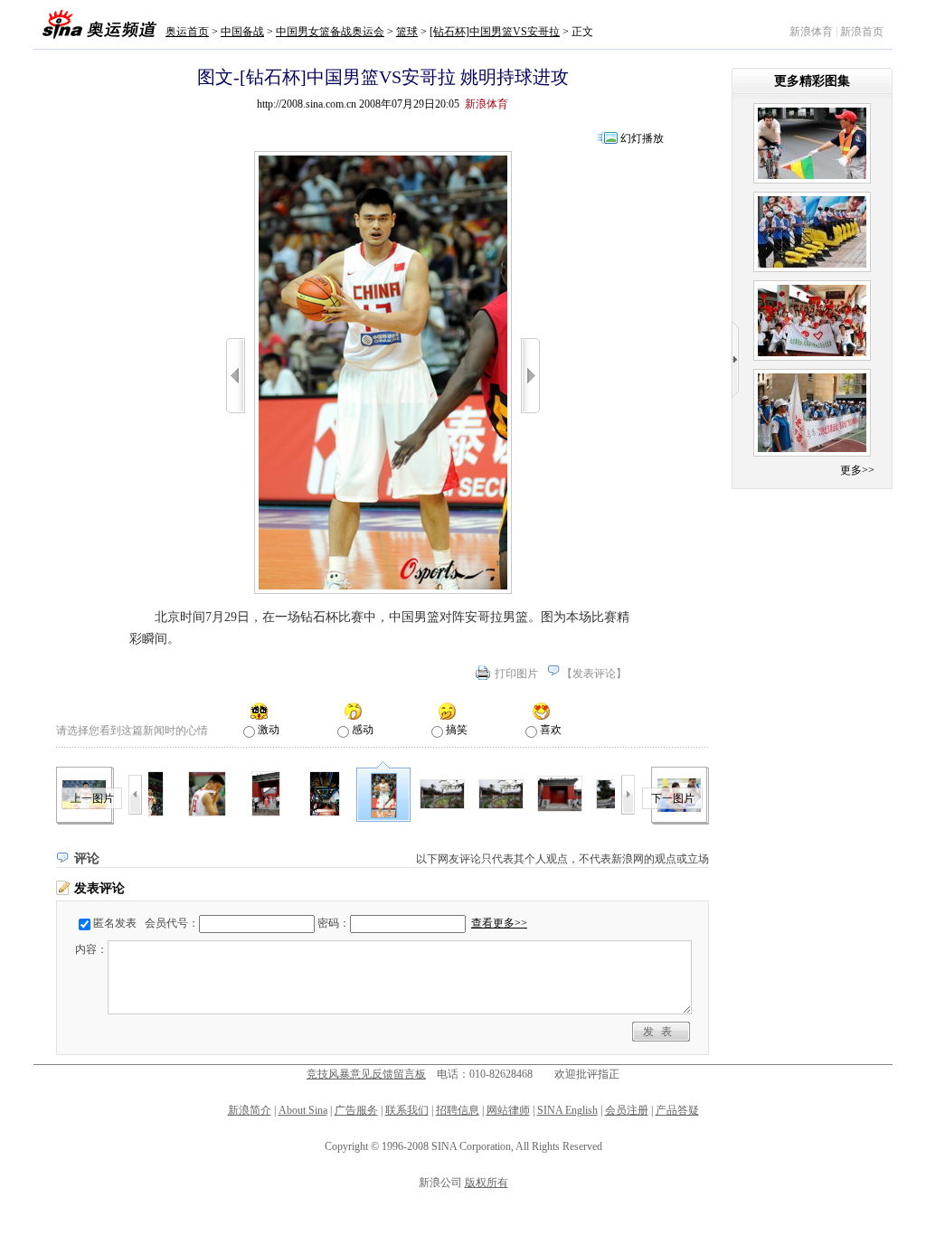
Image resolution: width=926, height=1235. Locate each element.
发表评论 (594, 673)
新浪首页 (861, 31)
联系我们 (407, 1110)
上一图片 (92, 798)
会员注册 (626, 1110)
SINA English (567, 1110)
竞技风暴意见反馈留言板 (366, 1074)
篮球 (407, 31)
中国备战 (242, 31)
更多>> (857, 470)
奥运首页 (187, 31)
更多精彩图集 (812, 81)
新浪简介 (249, 1110)
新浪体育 (811, 31)
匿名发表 (115, 923)
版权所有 (486, 1182)
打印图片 (516, 673)
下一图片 (672, 798)
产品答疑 (677, 1110)
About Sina (303, 1110)
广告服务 (356, 1110)
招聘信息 (457, 1110)
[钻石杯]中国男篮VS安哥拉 (495, 31)
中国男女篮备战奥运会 (330, 31)
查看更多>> (499, 923)
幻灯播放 (642, 138)
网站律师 (508, 1110)
